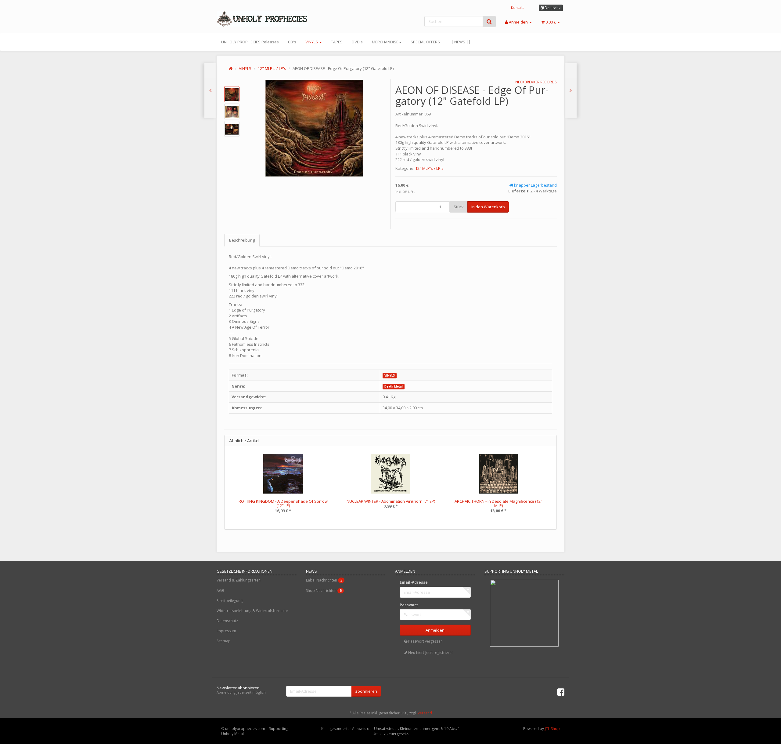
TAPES (337, 42)
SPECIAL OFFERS (425, 42)
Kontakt (517, 7)
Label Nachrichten (324, 580)
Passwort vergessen (425, 641)
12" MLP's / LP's (272, 68)
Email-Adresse (414, 582)
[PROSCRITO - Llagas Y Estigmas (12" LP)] (210, 90)
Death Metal (393, 386)
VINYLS (312, 42)
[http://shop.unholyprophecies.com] (271, 19)
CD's (292, 42)
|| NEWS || (459, 42)
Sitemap (224, 641)
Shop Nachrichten (324, 590)
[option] (283, 488)
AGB (220, 590)
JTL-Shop (552, 728)
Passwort (409, 604)
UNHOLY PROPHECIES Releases (250, 42)
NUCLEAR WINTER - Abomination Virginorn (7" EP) (391, 501)
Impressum (226, 630)
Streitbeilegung (230, 600)
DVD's (357, 42)
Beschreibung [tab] (242, 240)
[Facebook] (560, 692)
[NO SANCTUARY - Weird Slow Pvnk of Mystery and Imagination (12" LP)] (571, 90)
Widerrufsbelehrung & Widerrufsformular (252, 610)
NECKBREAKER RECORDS (536, 82)
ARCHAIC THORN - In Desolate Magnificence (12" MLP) (498, 503)
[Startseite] (230, 68)
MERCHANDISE (385, 42)
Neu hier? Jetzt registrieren (430, 652)
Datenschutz (227, 620)
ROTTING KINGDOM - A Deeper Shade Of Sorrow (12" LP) (283, 503)
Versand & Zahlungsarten (239, 580)
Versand (425, 713)
